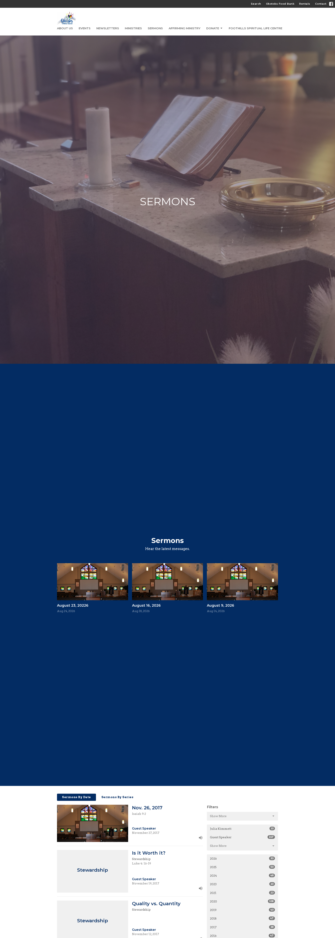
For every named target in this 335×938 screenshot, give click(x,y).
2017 (242, 927)
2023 (242, 884)
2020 (242, 901)
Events (85, 28)
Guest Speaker (242, 837)
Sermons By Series (117, 797)
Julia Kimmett (242, 829)
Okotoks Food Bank (280, 3)
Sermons (155, 28)
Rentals (304, 3)
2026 (242, 858)
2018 (242, 918)
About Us (65, 28)
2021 (242, 893)
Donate (212, 28)
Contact (320, 3)
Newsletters (107, 28)
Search (256, 3)
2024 (242, 875)
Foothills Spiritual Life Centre (255, 28)
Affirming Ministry (184, 28)
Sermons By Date (76, 797)
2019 (242, 910)
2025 (242, 867)
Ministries (133, 28)
